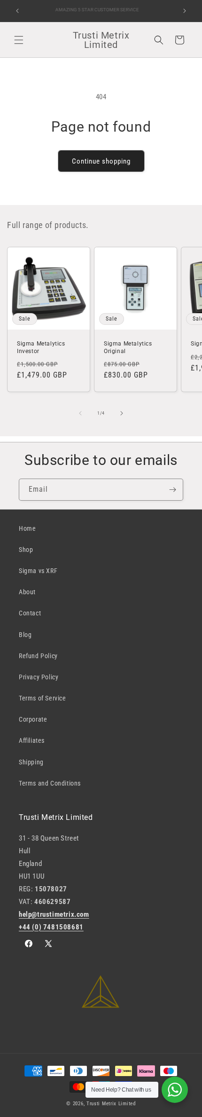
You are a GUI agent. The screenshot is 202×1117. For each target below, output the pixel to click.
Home (27, 528)
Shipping (31, 762)
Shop (26, 549)
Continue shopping (101, 161)
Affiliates (32, 740)
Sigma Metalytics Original (128, 347)
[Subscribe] (172, 490)
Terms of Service (42, 698)
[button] (18, 40)
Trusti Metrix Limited (111, 1104)
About (27, 592)
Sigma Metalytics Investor (41, 347)
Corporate (33, 719)
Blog (25, 634)
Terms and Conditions (50, 783)
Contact (30, 613)
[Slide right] (121, 413)
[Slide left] (80, 413)
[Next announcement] (184, 10)
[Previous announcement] (17, 10)
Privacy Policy (38, 677)
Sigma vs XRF (38, 570)
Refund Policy (38, 656)
